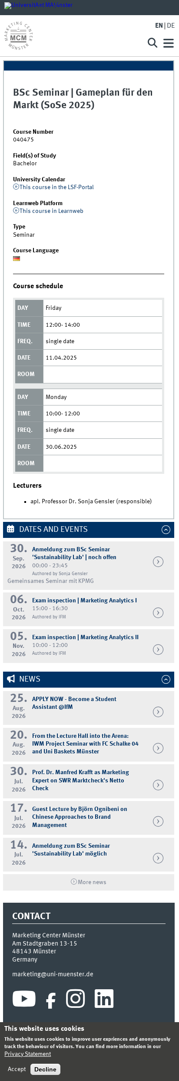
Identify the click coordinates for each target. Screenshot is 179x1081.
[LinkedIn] (104, 1001)
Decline (45, 1069)
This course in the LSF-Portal (57, 187)
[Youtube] (24, 1001)
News (28, 679)
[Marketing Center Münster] (71, 36)
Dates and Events (52, 530)
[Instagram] (75, 1001)
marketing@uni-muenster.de (52, 974)
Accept (17, 1069)
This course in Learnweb (51, 211)
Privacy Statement (27, 1054)
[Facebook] (51, 1001)
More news (92, 882)
